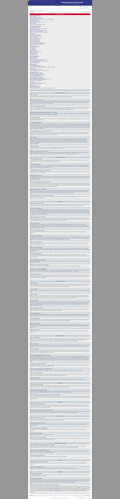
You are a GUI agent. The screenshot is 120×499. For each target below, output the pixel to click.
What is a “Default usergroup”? (35, 62)
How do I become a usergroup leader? (36, 60)
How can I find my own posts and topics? (37, 76)
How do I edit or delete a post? (35, 35)
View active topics (40, 10)
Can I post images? (33, 50)
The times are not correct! (34, 27)
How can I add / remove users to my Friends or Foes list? (39, 70)
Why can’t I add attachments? (35, 40)
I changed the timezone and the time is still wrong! (38, 28)
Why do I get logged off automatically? (36, 18)
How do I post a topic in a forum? (35, 34)
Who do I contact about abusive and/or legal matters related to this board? (42, 88)
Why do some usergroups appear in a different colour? (39, 61)
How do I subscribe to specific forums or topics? (38, 79)
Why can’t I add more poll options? (36, 38)
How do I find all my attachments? (35, 83)
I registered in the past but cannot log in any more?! (38, 21)
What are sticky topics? (34, 52)
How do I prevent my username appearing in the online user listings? (41, 19)
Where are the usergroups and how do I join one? (38, 59)
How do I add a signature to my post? (36, 36)
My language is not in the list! (35, 29)
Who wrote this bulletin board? (35, 86)
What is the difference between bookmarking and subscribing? (40, 78)
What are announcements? (34, 51)
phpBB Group (60, 474)
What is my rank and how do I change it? (37, 31)
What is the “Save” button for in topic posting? (37, 43)
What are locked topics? (34, 53)
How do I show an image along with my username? (38, 30)
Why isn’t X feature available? (35, 87)
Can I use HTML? (33, 48)
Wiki (81, 6)
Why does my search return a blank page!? (37, 74)
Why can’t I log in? (33, 16)
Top (30, 104)
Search (89, 6)
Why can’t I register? (33, 23)
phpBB (56, 498)
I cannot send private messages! (35, 65)
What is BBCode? (33, 47)
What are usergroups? (34, 58)
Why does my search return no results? (36, 73)
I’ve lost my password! (33, 20)
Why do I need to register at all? (35, 17)
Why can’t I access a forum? (34, 39)
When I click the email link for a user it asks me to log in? (39, 32)
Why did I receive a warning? (35, 41)
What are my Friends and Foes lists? (36, 69)
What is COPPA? (33, 22)
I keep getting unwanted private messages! (37, 66)
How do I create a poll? (34, 37)
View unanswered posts (33, 10)
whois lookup (46, 487)
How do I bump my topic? (34, 45)
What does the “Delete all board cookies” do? (37, 24)
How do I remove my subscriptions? (36, 80)
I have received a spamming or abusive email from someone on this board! (42, 67)
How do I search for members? (35, 75)
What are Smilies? (33, 49)
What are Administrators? (34, 56)
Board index (32, 495)
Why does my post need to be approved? (37, 44)
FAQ (85, 6)
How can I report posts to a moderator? (36, 42)
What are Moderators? (34, 57)
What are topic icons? (33, 54)
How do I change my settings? (35, 26)
